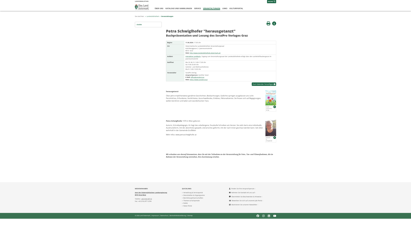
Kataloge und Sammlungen (178, 8)
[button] (271, 1)
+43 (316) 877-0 (146, 199)
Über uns (159, 8)
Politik (185, 203)
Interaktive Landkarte (193, 56)
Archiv (139, 25)
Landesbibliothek (153, 16)
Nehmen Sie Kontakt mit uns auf (243, 193)
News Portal (187, 206)
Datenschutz (164, 215)
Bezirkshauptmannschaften (193, 198)
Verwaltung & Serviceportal (193, 193)
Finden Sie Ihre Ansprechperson (243, 189)
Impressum (155, 215)
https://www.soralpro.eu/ (199, 80)
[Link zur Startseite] (142, 7)
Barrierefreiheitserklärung (178, 215)
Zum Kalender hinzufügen (263, 84)
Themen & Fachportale (191, 201)
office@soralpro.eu (197, 77)
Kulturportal (236, 8)
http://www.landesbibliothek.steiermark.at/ (205, 53)
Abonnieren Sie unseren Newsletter (244, 205)
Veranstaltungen (211, 8)
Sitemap (190, 215)
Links (224, 8)
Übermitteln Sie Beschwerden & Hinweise (246, 197)
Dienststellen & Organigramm (194, 195)
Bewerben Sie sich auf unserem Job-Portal (247, 201)
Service (197, 8)
